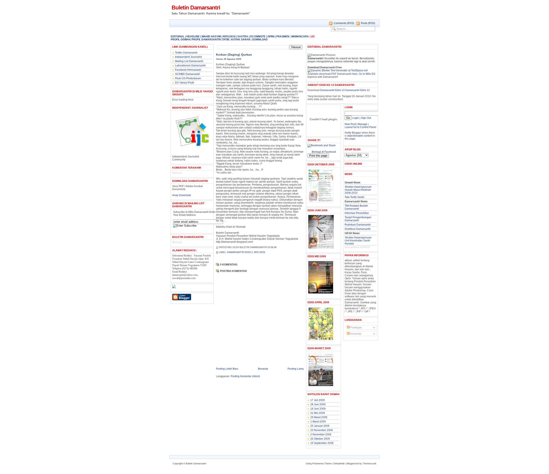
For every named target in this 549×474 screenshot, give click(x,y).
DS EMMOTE (257, 36)
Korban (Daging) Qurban (234, 54)
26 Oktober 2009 (320, 438)
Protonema (318, 463)
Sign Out (366, 117)
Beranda (263, 368)
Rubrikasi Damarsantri (358, 224)
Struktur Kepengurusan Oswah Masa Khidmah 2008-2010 (358, 189)
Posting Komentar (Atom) (245, 376)
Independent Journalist (188, 56)
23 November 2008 (321, 430)
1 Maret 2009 (318, 421)
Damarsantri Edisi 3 (240, 252)
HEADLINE (193, 36)
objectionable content (359, 135)
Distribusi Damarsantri (358, 228)
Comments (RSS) (344, 23)
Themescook (369, 463)
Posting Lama (296, 368)
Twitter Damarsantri (186, 52)
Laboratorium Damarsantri (190, 65)
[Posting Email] (278, 247)
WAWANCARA (300, 36)
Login (355, 117)
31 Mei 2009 (317, 413)
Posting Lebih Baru (227, 368)
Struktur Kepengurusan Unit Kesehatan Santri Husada (358, 240)
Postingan (356, 327)
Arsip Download (181, 195)
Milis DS (370, 73)
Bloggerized (353, 463)
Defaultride (339, 463)
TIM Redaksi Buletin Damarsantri (356, 207)
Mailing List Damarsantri (189, 61)
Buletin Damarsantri (196, 7)
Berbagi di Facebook (324, 151)
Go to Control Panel (364, 127)
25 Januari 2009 (319, 425)
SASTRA (242, 36)
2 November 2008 (320, 434)
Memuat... (178, 172)
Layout (349, 127)
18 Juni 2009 (318, 408)
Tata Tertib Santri (354, 197)
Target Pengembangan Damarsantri (358, 219)
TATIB (225, 39)
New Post (350, 124)
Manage (362, 124)
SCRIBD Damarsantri (187, 74)
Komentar (356, 333)
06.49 (273, 247)
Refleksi (259, 252)
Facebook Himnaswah (188, 69)
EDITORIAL (177, 36)
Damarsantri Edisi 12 (357, 90)
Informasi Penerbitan (357, 213)
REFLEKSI (229, 36)
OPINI (270, 36)
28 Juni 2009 (318, 404)
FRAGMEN (282, 36)
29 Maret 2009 (318, 417)
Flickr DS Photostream (188, 78)
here (354, 73)
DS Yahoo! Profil (184, 82)
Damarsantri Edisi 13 (332, 90)
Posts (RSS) (368, 23)
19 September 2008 (321, 443)
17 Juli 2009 (317, 400)
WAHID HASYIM (211, 36)
